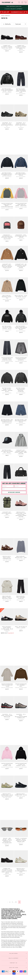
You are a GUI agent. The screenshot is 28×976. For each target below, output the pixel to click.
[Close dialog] (26, 482)
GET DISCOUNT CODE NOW (14, 492)
